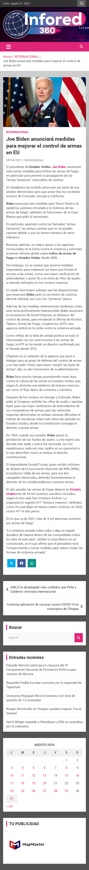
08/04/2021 (14, 160)
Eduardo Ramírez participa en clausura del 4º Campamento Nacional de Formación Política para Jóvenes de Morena (41, 669)
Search (79, 637)
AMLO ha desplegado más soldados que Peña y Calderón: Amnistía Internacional (43, 589)
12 (33, 775)
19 (33, 783)
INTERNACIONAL (17, 132)
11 (22, 775)
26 (33, 791)
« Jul (9, 806)
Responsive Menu (81, 3)
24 (11, 791)
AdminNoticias (33, 160)
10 (11, 775)
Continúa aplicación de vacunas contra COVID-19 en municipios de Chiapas (43, 607)
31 (11, 798)
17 (11, 783)
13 (44, 775)
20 (44, 783)
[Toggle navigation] (8, 46)
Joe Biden (59, 167)
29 (66, 791)
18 (22, 783)
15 (66, 775)
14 (55, 775)
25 (22, 791)
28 (55, 791)
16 (77, 775)
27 (44, 791)
